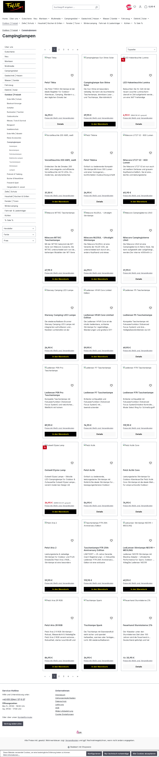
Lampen (12, 170)
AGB (57, 708)
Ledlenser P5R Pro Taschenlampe (54, 393)
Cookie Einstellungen (64, 714)
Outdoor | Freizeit (13, 94)
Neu (6, 56)
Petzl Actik (89, 470)
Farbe (6, 234)
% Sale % (9, 220)
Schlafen (10, 108)
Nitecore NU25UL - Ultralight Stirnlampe (98, 238)
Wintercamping (11, 206)
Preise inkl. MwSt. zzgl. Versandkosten (59, 118)
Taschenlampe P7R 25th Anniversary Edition (96, 548)
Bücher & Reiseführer (15, 178)
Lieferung (59, 704)
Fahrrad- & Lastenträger (15, 211)
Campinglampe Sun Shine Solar (97, 83)
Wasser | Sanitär (12, 80)
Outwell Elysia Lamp (55, 470)
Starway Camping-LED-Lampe (60, 315)
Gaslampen (13, 146)
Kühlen (8, 215)
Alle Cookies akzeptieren (144, 753)
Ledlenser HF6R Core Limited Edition (99, 316)
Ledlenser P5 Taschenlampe (137, 315)
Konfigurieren (94, 753)
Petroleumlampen (15, 154)
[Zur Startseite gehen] (14, 7)
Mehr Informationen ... (11, 755)
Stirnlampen (13, 166)
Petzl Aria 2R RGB (54, 625)
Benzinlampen (14, 150)
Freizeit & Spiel (13, 183)
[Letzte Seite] (77, 49)
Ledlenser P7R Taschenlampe (138, 392)
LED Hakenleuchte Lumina (136, 82)
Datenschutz (60, 701)
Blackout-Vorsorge (14, 103)
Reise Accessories (14, 138)
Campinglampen (14, 142)
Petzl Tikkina (90, 160)
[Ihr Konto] (140, 6)
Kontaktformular (25, 717)
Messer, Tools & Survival (16, 121)
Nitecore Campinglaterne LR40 (136, 238)
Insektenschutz (13, 129)
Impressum (60, 695)
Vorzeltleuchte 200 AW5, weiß (60, 160)
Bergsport (11, 125)
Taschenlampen (14, 162)
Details (60, 124)
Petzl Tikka (50, 82)
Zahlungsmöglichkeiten (65, 698)
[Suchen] (96, 7)
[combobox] (73, 7)
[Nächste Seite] (73, 49)
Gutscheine (10, 52)
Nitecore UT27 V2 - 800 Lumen (135, 161)
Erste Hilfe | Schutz (14, 99)
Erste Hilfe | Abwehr (14, 134)
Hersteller (8, 228)
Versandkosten (71, 740)
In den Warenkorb (99, 124)
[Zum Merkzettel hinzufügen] (72, 75)
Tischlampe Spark (93, 625)
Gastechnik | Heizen (13, 75)
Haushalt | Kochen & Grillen (17, 196)
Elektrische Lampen (16, 158)
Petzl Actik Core (131, 470)
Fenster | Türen (11, 201)
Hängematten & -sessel (16, 187)
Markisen (9, 61)
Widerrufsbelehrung (64, 711)
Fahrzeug (9, 85)
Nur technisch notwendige (116, 753)
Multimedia (9, 66)
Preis (6, 240)
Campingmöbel (11, 71)
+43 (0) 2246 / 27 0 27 (13, 699)
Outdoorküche (12, 116)
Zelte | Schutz (11, 191)
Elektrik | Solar (11, 90)
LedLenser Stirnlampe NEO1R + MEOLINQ (139, 548)
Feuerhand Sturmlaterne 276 (137, 625)
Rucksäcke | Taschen (15, 112)
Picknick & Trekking (14, 174)
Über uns (9, 47)
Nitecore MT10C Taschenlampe (53, 238)
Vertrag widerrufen (13, 724)
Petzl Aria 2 (50, 547)
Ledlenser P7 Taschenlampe (98, 392)
